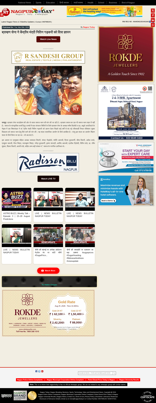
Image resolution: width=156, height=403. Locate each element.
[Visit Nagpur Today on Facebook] (150, 22)
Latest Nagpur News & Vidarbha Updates (17, 22)
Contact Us (70, 397)
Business (113, 3)
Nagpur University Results (129, 380)
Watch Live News (48, 39)
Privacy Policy (89, 397)
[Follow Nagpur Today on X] (39, 371)
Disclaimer (99, 397)
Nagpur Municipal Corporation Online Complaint (65, 380)
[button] (16, 205)
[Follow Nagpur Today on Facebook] (36, 371)
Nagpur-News (61, 397)
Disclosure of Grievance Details (50, 399)
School (101, 3)
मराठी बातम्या (78, 3)
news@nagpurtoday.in (77, 399)
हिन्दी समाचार (64, 3)
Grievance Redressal (111, 397)
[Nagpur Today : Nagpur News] (28, 12)
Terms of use (80, 397)
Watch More (50, 271)
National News (24, 3)
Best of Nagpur (128, 3)
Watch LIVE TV (48, 179)
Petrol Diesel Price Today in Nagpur (101, 380)
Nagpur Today (89, 27)
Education (50, 3)
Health (90, 3)
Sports (38, 3)
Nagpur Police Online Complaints (30, 380)
